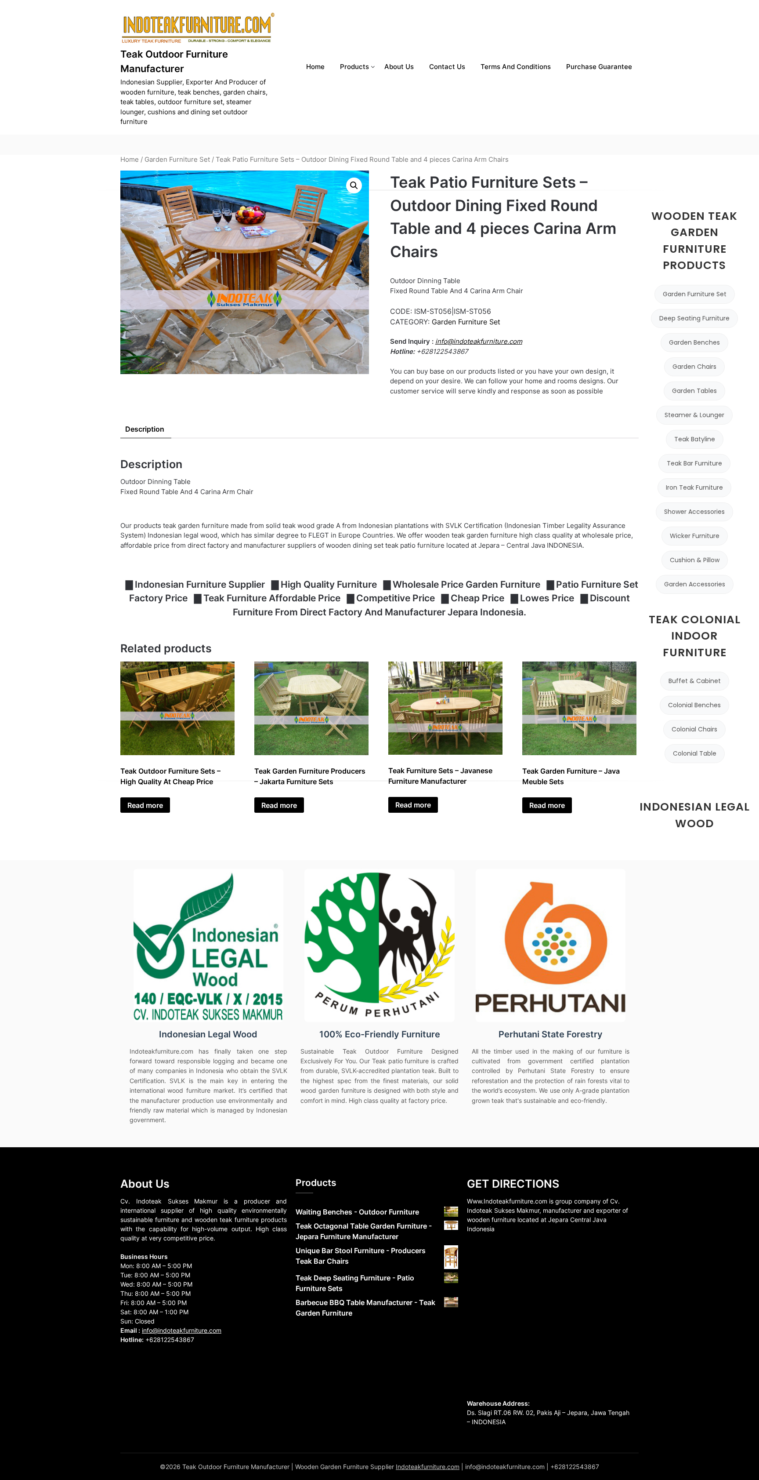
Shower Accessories (694, 511)
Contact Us (447, 66)
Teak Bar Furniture (694, 463)
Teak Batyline (694, 439)
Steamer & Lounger (694, 415)
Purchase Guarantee (599, 66)
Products (354, 66)
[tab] (144, 429)
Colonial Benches (694, 705)
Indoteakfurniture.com (427, 1466)
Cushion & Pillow (694, 560)
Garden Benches (694, 342)
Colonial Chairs (694, 729)
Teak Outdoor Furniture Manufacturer (174, 61)
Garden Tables (694, 390)
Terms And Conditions (516, 66)
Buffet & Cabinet (695, 680)
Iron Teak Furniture (694, 487)
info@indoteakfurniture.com (478, 341)
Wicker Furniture (694, 535)
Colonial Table (694, 753)
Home (315, 66)
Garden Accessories (694, 584)
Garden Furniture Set (177, 160)
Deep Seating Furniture (694, 318)
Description (144, 429)
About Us (399, 66)
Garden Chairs (694, 366)
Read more (145, 805)
